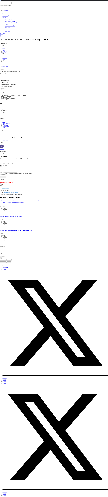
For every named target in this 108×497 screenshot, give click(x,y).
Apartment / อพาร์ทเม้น (10, 21)
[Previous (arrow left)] (0, 257)
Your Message (3, 172)
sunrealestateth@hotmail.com (11, 192)
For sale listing (5, 16)
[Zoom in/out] (4, 256)
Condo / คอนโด (8, 19)
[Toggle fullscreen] (3, 256)
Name (1, 165)
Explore (4, 13)
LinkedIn (4, 380)
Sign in (1, 34)
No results (9, 5)
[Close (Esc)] (0, 256)
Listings (4, 17)
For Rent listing (5, 15)
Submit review (3, 174)
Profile (3, 50)
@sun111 (7, 188)
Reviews (4, 51)
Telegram (4, 379)
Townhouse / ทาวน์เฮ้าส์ (10, 26)
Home (3, 12)
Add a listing (2, 33)
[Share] (1, 256)
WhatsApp (4, 378)
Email (1, 166)
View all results (3, 5)
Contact (4, 52)
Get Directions (5, 140)
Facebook (4, 269)
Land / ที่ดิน (7, 24)
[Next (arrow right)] (1, 257)
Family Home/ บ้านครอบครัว (11, 22)
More (3, 28)
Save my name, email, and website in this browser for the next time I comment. (17, 173)
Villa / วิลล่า (7, 27)
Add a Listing (7, 31)
